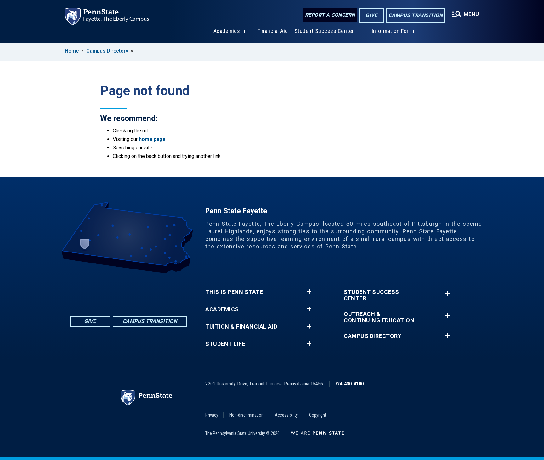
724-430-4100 (349, 384)
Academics (226, 31)
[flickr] (120, 290)
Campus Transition (415, 15)
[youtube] (136, 290)
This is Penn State (234, 292)
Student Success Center (324, 31)
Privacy (211, 415)
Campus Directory (107, 51)
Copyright (317, 415)
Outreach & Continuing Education (379, 317)
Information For (390, 31)
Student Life (225, 344)
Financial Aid (273, 31)
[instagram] (153, 290)
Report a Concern (330, 15)
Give (371, 15)
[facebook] (103, 290)
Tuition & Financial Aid (241, 327)
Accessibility (286, 415)
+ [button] (309, 292)
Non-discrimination (247, 415)
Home (72, 51)
